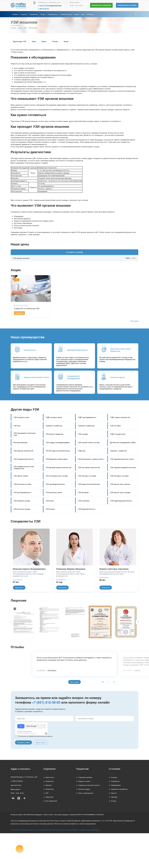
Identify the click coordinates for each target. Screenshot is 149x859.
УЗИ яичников (83, 492)
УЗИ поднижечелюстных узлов (122, 459)
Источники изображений (91, 830)
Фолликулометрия (20, 442)
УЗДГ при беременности (87, 417)
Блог (83, 14)
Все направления (51, 801)
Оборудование (116, 785)
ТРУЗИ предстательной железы (58, 451)
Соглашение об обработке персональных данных (27, 830)
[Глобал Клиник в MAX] (18, 798)
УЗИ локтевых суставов (87, 476)
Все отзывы (74, 682)
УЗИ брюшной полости (86, 509)
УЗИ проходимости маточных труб (25, 434)
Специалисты (52, 14)
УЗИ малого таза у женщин (120, 492)
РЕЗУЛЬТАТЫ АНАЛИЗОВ (101, 5)
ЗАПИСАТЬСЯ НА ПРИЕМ (127, 5)
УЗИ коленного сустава (22, 484)
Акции (76, 14)
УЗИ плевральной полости (24, 459)
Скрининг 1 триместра (118, 451)
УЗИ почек (50, 501)
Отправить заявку (23, 742)
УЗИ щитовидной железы (55, 484)
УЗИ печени (50, 509)
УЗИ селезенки (83, 501)
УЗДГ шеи (81, 451)
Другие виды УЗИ (19, 41)
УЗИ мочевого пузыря (22, 501)
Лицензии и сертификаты (119, 789)
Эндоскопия (49, 797)
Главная (15, 14)
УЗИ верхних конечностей (23, 451)
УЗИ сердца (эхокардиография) (58, 442)
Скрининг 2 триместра (86, 425)
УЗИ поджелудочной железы (121, 501)
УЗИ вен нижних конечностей (89, 467)
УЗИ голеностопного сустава (89, 442)
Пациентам (34, 14)
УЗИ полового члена (21, 417)
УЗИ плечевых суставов (119, 476)
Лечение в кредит (84, 789)
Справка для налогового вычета (89, 785)
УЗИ (47, 793)
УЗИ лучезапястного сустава (57, 476)
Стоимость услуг (66, 14)
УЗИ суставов (115, 425)
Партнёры (114, 797)
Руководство (115, 781)
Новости (113, 793)
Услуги (42, 14)
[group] (22, 621)
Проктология (50, 777)
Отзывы (55, 41)
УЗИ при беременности (22, 492)
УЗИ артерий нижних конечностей (58, 467)
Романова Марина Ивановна (70, 568)
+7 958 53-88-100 (43, 9)
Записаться (19, 587)
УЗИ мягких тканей (21, 476)
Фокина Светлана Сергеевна (113, 568)
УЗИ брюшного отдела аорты (57, 459)
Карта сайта (78, 830)
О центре (24, 14)
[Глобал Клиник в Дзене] (24, 798)
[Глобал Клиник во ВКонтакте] (13, 798)
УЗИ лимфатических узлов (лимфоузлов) (24, 467)
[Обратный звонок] (19, 848)
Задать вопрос (40, 742)
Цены (34, 41)
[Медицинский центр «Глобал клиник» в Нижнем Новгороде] (18, 5)
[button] (138, 621)
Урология (49, 785)
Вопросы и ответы (84, 781)
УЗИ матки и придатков (54, 434)
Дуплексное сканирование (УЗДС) (123, 442)
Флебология (50, 781)
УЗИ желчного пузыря (22, 509)
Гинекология (50, 789)
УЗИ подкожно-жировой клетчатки (123, 467)
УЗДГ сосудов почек (117, 434)
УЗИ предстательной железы (89, 484)
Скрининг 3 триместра (54, 425)
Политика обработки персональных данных (58, 830)
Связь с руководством (85, 793)
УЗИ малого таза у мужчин (120, 484)
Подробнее (19, 313)
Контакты (90, 14)
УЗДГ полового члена (54, 417)
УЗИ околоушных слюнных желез (90, 459)
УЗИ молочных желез (54, 492)
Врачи (44, 41)
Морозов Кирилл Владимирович (29, 568)
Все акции (134, 321)
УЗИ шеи (17, 425)
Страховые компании (85, 777)
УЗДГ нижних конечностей (120, 417)
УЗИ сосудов (83, 434)
